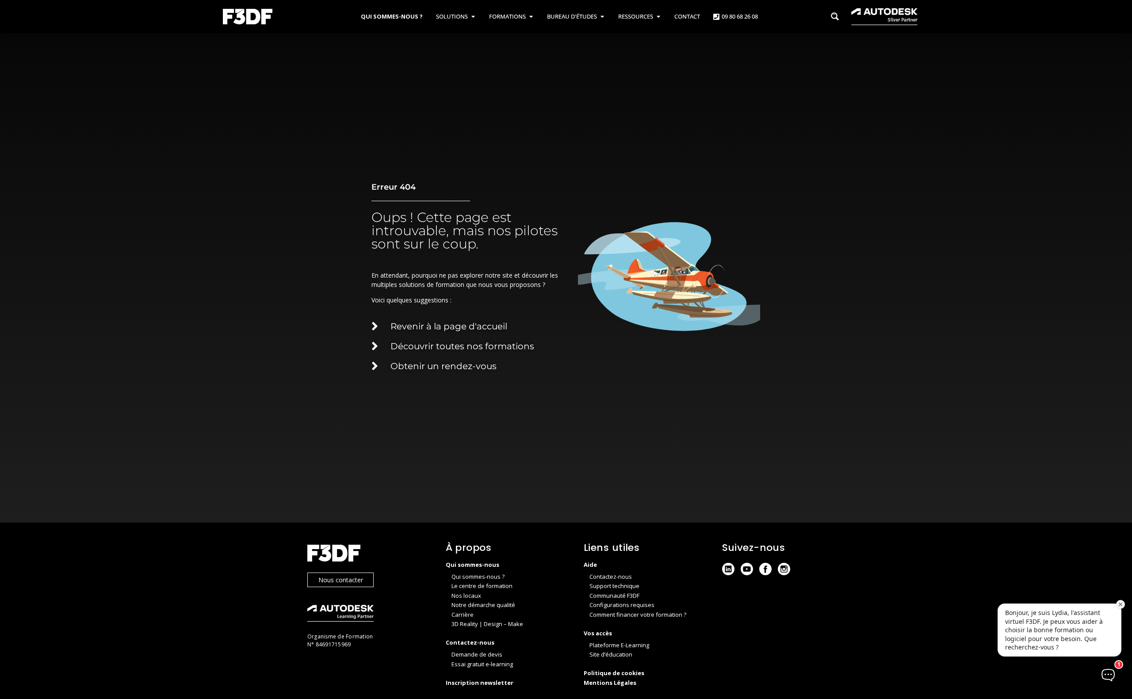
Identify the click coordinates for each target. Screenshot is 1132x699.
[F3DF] (367, 554)
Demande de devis (476, 654)
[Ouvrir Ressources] (658, 16)
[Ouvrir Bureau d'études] (602, 16)
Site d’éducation (610, 654)
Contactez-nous (610, 577)
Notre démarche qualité (483, 605)
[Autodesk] (367, 614)
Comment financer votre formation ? (637, 615)
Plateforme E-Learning (619, 645)
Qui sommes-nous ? (478, 577)
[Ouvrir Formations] (531, 16)
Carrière (462, 615)
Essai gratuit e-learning (482, 664)
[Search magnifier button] (834, 16)
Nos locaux (466, 596)
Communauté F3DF (614, 596)
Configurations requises (621, 605)
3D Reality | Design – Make (487, 624)
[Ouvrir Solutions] (473, 16)
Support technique (614, 586)
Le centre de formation (481, 586)
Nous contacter (340, 580)
